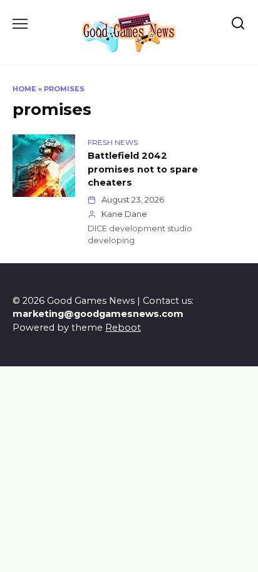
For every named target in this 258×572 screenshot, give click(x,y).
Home (24, 88)
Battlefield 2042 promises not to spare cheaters (143, 169)
